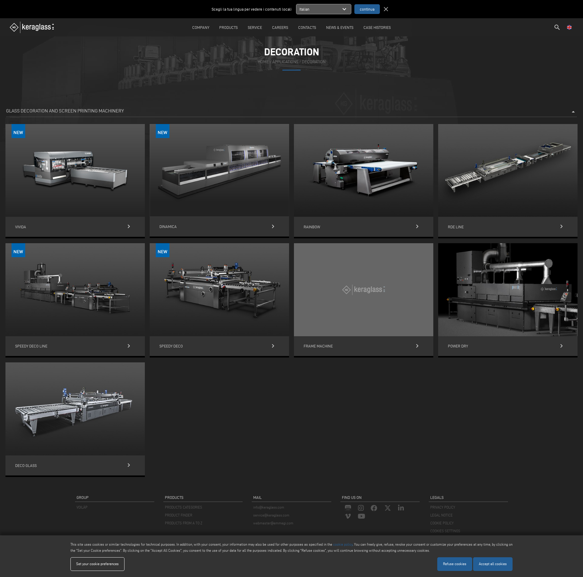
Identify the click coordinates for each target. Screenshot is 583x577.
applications (285, 62)
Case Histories (377, 27)
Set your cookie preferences (97, 564)
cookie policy (343, 544)
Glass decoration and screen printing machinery (291, 112)
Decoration (314, 62)
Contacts (307, 27)
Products (228, 27)
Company (200, 27)
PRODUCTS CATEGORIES (183, 507)
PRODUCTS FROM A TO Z (183, 523)
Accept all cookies (493, 564)
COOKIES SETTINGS (445, 531)
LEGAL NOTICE (441, 515)
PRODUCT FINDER (178, 515)
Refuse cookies (454, 564)
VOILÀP (82, 507)
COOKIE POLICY (442, 523)
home (263, 62)
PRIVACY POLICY (442, 507)
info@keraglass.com (268, 507)
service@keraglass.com (271, 515)
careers (280, 27)
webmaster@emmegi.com (273, 523)
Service (255, 27)
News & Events (339, 27)
